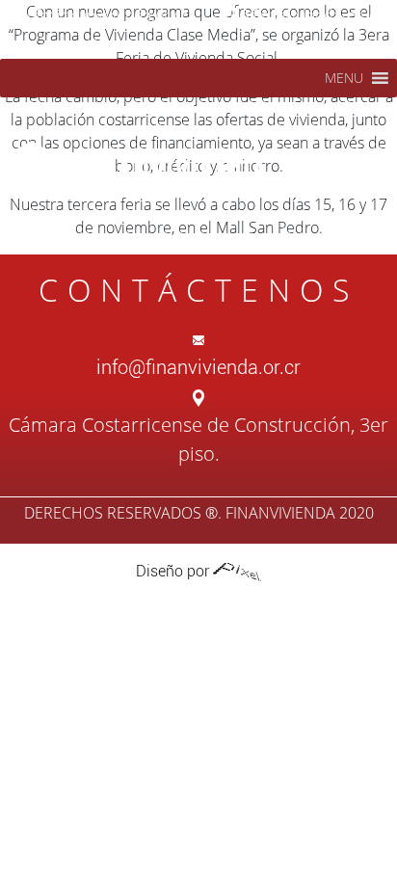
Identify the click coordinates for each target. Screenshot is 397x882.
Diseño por (174, 571)
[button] (344, 78)
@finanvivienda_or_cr (311, 15)
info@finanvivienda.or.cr (105, 15)
